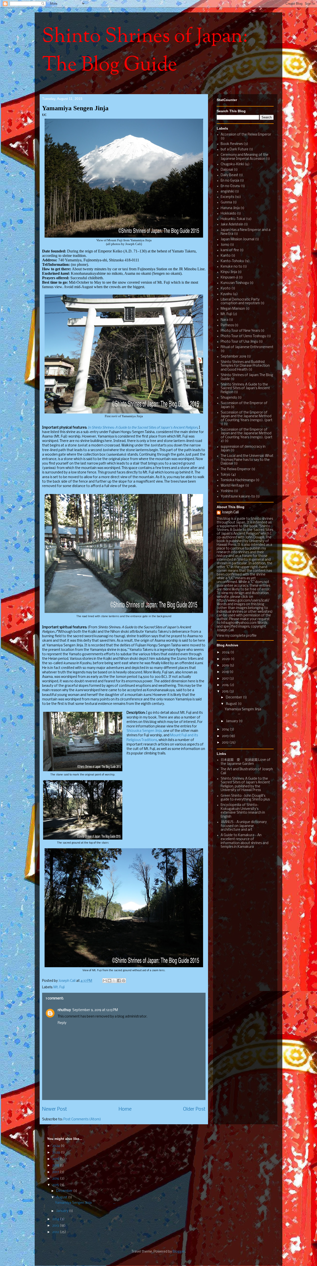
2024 (226, 652)
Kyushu (226, 294)
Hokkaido (228, 214)
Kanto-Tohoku (232, 261)
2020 (226, 659)
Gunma (226, 202)
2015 (225, 691)
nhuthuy (64, 1010)
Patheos (227, 325)
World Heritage (232, 486)
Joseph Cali (230, 512)
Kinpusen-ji (229, 277)
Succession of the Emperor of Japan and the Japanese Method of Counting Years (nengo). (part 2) (246, 435)
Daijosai (227, 170)
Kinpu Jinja (229, 272)
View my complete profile (237, 636)
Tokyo (225, 475)
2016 (226, 685)
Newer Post (54, 1109)
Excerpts (227, 197)
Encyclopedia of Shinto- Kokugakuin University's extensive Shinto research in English (243, 811)
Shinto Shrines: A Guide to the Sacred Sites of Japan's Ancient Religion (245, 388)
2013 (225, 736)
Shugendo (229, 398)
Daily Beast (229, 175)
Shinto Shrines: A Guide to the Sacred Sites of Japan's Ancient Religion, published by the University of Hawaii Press (245, 784)
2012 (225, 742)
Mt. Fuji (59, 987)
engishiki (227, 191)
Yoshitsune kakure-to (238, 496)
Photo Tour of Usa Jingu (239, 342)
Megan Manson (233, 309)
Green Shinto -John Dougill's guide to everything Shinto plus (245, 798)
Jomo (225, 245)
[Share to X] (114, 980)
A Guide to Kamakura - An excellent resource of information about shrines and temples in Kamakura (244, 841)
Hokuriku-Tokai (233, 219)
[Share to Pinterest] (123, 980)
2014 (226, 729)
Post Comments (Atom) (82, 1119)
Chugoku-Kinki (232, 164)
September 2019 (233, 356)
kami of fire (230, 250)
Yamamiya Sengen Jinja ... (85, 1203)
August (232, 704)
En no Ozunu (230, 186)
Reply (62, 1023)
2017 (225, 679)
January (232, 721)
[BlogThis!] (109, 980)
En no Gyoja (230, 181)
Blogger (179, 1252)
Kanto (226, 256)
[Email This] (104, 980)
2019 (226, 665)
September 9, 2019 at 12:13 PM (95, 1010)
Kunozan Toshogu (235, 283)
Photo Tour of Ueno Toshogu (243, 336)
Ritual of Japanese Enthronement (247, 347)
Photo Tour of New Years (240, 331)
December (234, 697)
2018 (226, 672)
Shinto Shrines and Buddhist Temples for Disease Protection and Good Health (245, 366)
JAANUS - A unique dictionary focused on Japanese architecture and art (244, 826)
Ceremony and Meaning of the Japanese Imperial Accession (244, 157)
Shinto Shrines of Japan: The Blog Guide (145, 51)
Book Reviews (232, 144)
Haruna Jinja (230, 208)
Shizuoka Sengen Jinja (144, 731)
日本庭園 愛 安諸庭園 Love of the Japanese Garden (245, 762)
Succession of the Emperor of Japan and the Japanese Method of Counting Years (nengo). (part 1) (246, 418)
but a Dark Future (234, 149)
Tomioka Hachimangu (238, 480)
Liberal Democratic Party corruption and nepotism (240, 301)
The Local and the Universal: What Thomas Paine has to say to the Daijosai (247, 460)
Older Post (194, 1109)
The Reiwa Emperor (236, 469)
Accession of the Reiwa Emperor (246, 135)
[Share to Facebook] (118, 980)
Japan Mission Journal (237, 239)
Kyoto (226, 288)
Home (125, 1109)
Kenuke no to (231, 267)
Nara (224, 320)
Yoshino (227, 491)
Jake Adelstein (232, 224)
